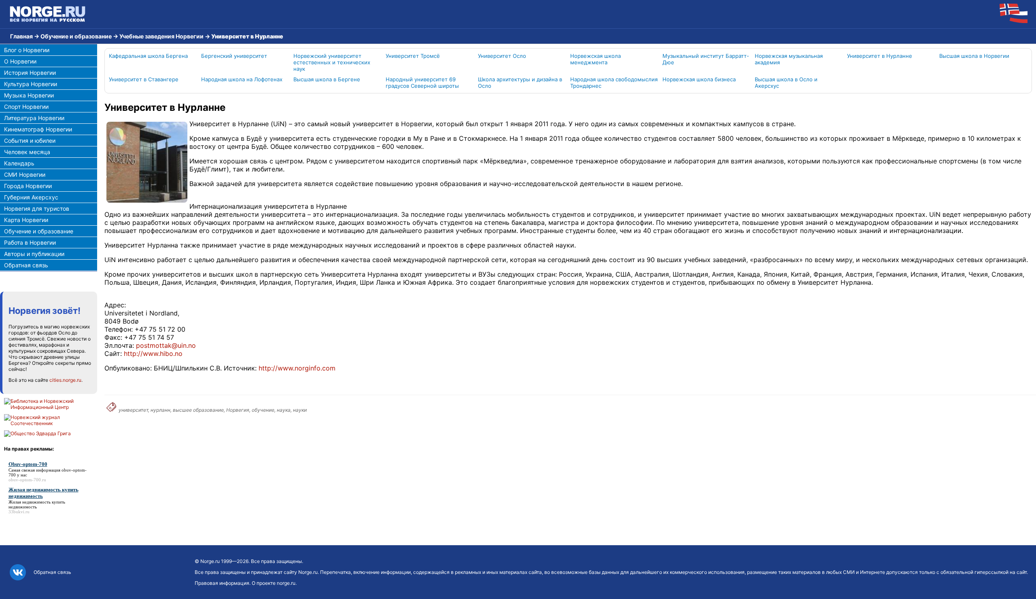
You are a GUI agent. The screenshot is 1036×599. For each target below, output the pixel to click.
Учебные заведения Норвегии (161, 36)
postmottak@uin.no (166, 345)
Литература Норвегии (34, 117)
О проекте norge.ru (273, 583)
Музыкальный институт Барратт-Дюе (705, 59)
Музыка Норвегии (29, 95)
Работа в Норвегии (30, 242)
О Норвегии (20, 61)
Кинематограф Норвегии (38, 129)
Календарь (19, 163)
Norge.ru (210, 561)
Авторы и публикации (34, 253)
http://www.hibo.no (153, 353)
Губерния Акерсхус (31, 197)
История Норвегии (30, 72)
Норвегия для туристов (36, 208)
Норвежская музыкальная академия (789, 59)
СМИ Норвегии (24, 174)
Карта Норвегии (26, 219)
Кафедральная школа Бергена (148, 56)
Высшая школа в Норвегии (974, 56)
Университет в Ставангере (143, 79)
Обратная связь (26, 265)
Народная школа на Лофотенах (241, 79)
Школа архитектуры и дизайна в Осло (520, 82)
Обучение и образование (76, 36)
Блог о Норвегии (26, 50)
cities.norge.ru (65, 380)
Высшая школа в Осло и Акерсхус (786, 82)
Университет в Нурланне (879, 56)
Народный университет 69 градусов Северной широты (422, 82)
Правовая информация (222, 583)
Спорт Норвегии (26, 106)
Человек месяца (27, 151)
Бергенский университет (234, 56)
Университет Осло (502, 56)
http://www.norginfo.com (297, 368)
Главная (21, 36)
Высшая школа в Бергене (326, 79)
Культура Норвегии (30, 83)
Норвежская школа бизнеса (699, 79)
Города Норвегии (28, 185)
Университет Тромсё (413, 56)
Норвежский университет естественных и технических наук (331, 62)
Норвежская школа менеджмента (595, 59)
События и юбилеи (29, 140)
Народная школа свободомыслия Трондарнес (614, 82)
